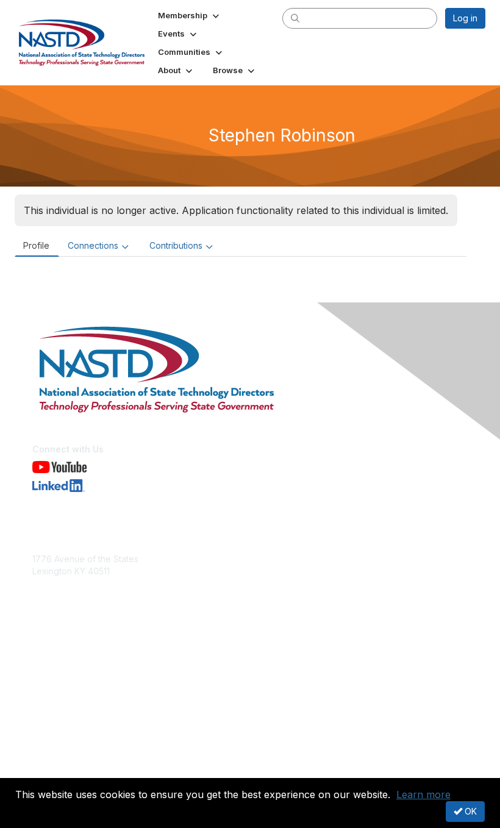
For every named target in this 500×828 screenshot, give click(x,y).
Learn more (423, 794)
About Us (50, 759)
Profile (36, 245)
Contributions (175, 245)
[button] (189, 15)
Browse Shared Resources (86, 685)
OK (469, 811)
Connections (93, 245)
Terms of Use (59, 770)
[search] (295, 17)
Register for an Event (74, 673)
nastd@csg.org (62, 589)
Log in (465, 18)
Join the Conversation (76, 662)
